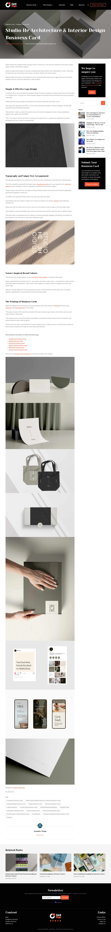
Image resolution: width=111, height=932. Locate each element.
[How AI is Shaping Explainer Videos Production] (81, 133)
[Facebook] (53, 920)
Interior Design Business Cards (28, 807)
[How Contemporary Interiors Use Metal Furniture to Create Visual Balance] (81, 115)
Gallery (92, 92)
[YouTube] (60, 920)
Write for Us (9, 923)
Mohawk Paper (64, 807)
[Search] (88, 5)
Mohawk (57, 305)
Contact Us (101, 923)
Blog (7, 917)
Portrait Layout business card (18, 350)
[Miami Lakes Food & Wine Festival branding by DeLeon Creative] (21, 862)
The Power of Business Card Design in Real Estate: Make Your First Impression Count (95, 149)
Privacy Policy (101, 917)
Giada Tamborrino (19, 787)
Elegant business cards (16, 341)
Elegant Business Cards (35, 804)
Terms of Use (101, 919)
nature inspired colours (33, 810)
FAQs (71, 5)
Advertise (62, 5)
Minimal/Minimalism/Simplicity (48, 807)
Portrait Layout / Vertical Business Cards (18, 814)
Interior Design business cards (18, 345)
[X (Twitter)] (55, 920)
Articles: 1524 (40, 835)
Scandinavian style (42, 184)
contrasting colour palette (39, 277)
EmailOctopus (59, 902)
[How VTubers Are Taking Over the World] (81, 141)
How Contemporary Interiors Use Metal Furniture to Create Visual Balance (95, 114)
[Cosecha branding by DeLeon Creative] (55, 862)
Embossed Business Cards (52, 804)
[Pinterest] (58, 920)
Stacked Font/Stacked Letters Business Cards (56, 814)
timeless (9, 817)
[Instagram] (50, 920)
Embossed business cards (17, 343)
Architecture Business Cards (15, 800)
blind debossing (20, 308)
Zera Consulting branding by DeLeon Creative (89, 874)
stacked (56, 201)
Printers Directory (11, 921)
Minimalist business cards (16, 347)
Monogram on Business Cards (15, 810)
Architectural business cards (17, 339)
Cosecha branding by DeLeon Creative (52, 874)
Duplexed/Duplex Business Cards (16, 804)
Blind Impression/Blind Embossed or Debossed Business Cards (43, 800)
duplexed (8, 308)
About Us (82, 5)
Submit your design (92, 184)
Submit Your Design (98, 5)
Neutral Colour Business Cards (51, 810)
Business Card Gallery (22, 24)
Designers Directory (12, 919)
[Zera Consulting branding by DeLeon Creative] (89, 862)
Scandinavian (36, 814)
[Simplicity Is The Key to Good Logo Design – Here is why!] (81, 125)
